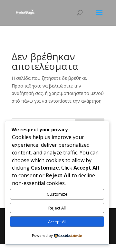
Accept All (57, 222)
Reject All (57, 208)
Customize (57, 194)
